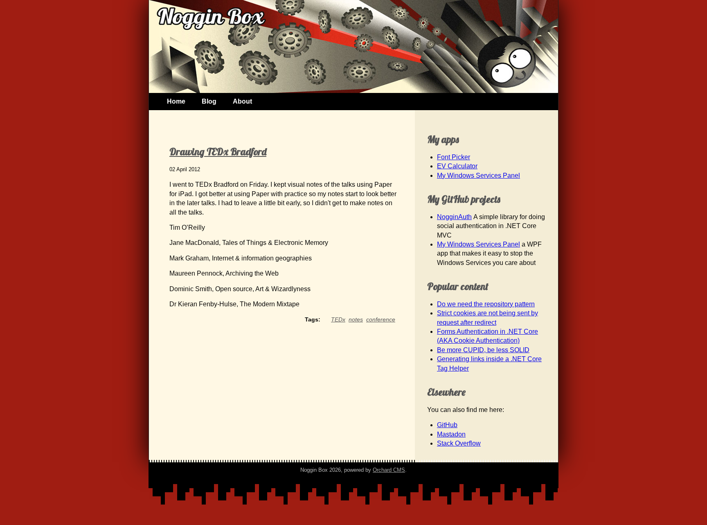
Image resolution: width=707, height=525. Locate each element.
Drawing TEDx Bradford (217, 151)
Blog (209, 101)
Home (176, 101)
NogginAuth (454, 216)
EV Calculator (457, 166)
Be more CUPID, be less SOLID (483, 349)
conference (380, 319)
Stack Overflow (459, 443)
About (242, 101)
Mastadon (451, 434)
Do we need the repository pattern (486, 304)
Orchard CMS (389, 470)
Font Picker (453, 157)
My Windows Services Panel (478, 175)
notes (356, 319)
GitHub (447, 424)
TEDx (338, 319)
